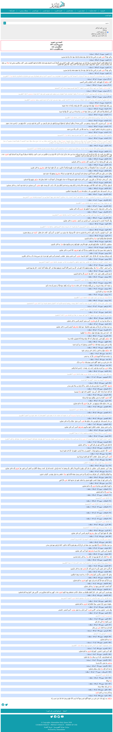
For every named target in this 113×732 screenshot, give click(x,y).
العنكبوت (105, 424)
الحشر (105, 642)
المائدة (106, 114)
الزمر (106, 524)
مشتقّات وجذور (24, 11)
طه (107, 353)
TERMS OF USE (71, 725)
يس (106, 483)
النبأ (106, 678)
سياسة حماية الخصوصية (61, 727)
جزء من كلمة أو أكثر (101, 28)
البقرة (107, 54)
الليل (105, 690)
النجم (106, 607)
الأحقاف (105, 583)
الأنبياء (106, 371)
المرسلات (104, 672)
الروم (106, 430)
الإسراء (105, 330)
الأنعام (106, 145)
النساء (107, 103)
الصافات (105, 489)
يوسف (106, 277)
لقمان (106, 436)
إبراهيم (106, 306)
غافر (106, 536)
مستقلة (105, 30)
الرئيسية (103, 11)
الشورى (105, 560)
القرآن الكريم (58, 11)
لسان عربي (81, 11)
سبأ (107, 454)
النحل (106, 312)
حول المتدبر (35, 11)
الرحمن (105, 631)
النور (106, 383)
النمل (106, 401)
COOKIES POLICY (42, 725)
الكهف (106, 342)
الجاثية (106, 566)
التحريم (105, 648)
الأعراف (105, 194)
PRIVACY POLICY (57, 725)
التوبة (106, 224)
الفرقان (105, 389)
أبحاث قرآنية (93, 11)
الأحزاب (105, 448)
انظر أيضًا (12, 11)
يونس (106, 253)
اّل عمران (106, 79)
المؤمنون (105, 377)
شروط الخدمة (48, 727)
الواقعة (106, 636)
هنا (62, 711)
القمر (106, 619)
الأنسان (105, 654)
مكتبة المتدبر (69, 11)
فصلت (106, 548)
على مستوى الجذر (102, 32)
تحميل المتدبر (46, 11)
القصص (105, 406)
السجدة (105, 442)
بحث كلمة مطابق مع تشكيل (99, 33)
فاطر (106, 477)
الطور (106, 601)
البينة (105, 695)
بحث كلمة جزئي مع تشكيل (99, 35)
